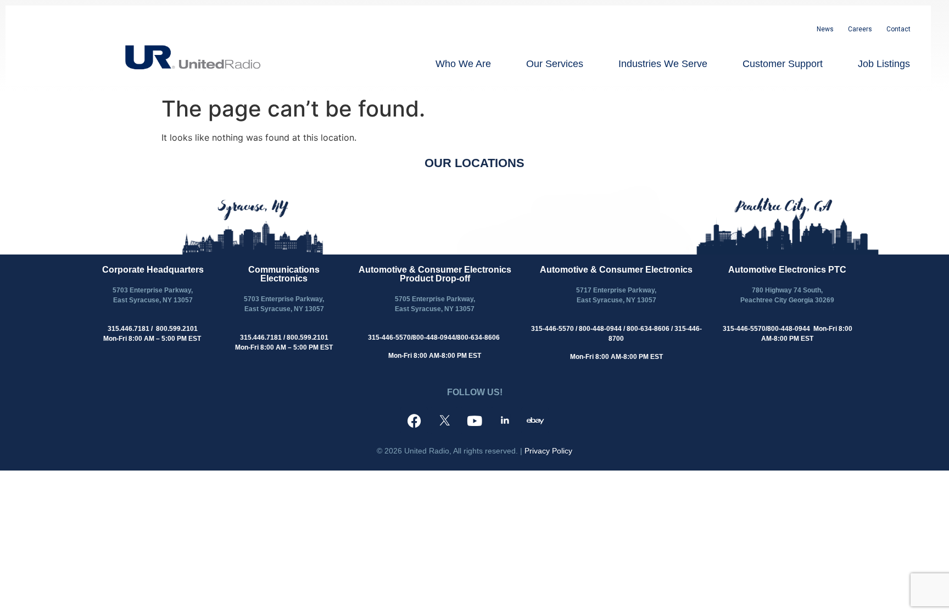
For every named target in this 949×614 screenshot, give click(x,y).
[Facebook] (414, 420)
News (825, 29)
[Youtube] (474, 420)
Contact (898, 29)
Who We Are (463, 63)
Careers (860, 29)
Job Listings (884, 63)
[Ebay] (535, 420)
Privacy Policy (548, 450)
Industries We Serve (662, 63)
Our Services (554, 63)
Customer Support (783, 63)
